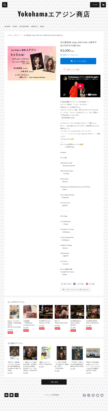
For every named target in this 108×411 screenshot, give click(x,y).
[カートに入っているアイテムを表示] (103, 4)
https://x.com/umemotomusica (88, 395)
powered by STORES (52, 395)
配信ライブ (18, 35)
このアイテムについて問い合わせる (77, 289)
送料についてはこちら (70, 55)
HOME (7, 26)
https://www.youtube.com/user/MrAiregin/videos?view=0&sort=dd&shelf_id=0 (97, 395)
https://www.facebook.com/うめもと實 (84, 395)
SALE (42, 26)
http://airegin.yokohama (102, 395)
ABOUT (34, 26)
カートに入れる (80, 61)
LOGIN (94, 5)
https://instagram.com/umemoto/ (93, 395)
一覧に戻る (54, 382)
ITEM (14, 26)
